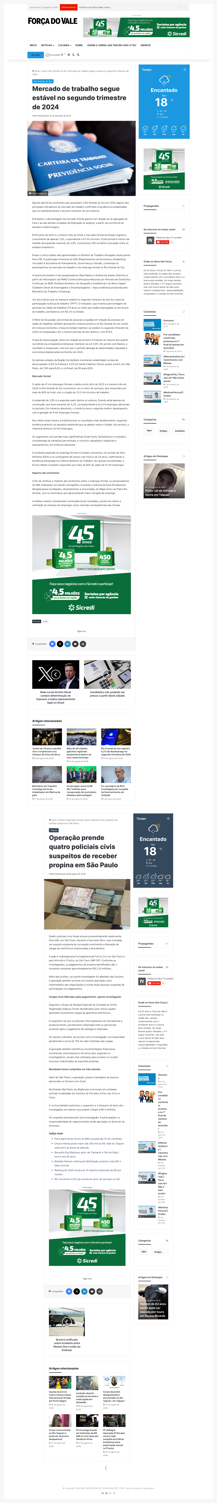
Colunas (63, 45)
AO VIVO (35, 55)
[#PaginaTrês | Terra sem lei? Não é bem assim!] (152, 379)
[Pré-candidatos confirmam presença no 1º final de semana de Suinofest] (152, 339)
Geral (44, 71)
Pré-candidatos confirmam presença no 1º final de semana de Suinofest (173, 341)
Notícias (46, 45)
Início (33, 45)
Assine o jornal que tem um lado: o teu (111, 45)
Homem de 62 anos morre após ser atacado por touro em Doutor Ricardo (163, 490)
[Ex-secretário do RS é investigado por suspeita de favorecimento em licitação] (116, 774)
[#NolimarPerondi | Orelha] (152, 397)
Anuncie (146, 45)
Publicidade (81, 513)
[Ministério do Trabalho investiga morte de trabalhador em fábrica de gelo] (47, 774)
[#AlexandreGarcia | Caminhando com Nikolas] (152, 361)
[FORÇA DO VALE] (52, 21)
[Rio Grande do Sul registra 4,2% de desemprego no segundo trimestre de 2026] (116, 736)
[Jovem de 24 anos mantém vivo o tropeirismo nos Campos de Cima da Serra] (47, 736)
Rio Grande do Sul (57, 71)
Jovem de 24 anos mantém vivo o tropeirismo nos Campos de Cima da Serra (46, 751)
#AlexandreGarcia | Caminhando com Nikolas (173, 359)
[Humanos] (152, 325)
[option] (164, 480)
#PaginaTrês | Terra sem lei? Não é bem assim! (173, 377)
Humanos (168, 320)
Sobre (79, 45)
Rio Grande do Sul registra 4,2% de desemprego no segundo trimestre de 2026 (116, 751)
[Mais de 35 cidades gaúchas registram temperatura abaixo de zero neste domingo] (81, 736)
